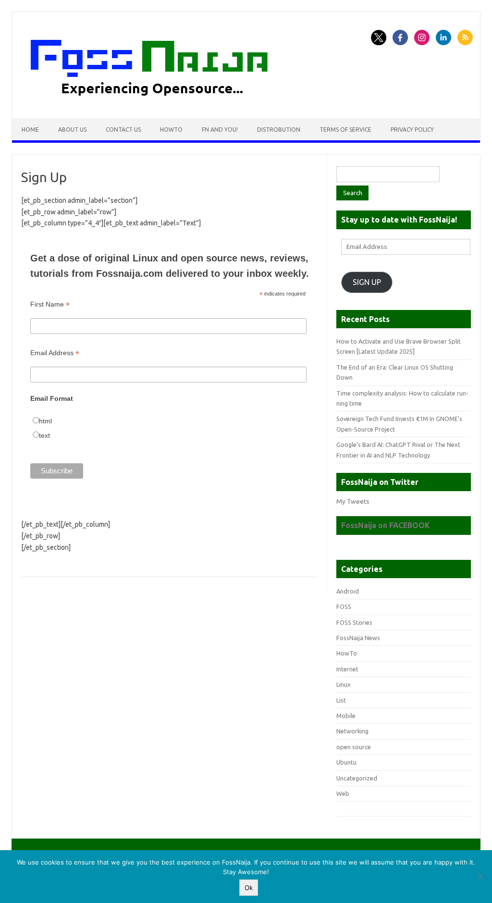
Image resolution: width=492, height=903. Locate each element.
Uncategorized (356, 778)
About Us (72, 129)
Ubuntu (346, 762)
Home (30, 129)
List (341, 700)
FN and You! (220, 129)
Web (342, 793)
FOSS (343, 606)
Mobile (346, 715)
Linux (343, 684)
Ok (249, 887)
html (45, 421)
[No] (480, 876)
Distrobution (278, 129)
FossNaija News (358, 637)
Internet (347, 669)
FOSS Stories (354, 622)
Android (347, 591)
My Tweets (352, 501)
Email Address (54, 353)
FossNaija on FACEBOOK (385, 525)
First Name (50, 304)
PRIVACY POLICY (412, 129)
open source (353, 746)
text (44, 435)
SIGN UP (367, 282)
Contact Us (123, 129)
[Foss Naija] (167, 102)
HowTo (171, 129)
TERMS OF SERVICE (345, 129)
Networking (352, 731)
